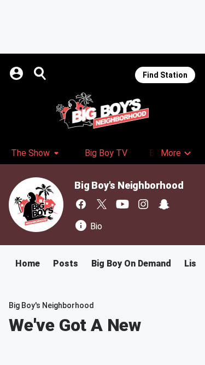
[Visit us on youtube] (122, 204)
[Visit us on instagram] (143, 204)
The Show (30, 153)
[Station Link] (102, 110)
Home (27, 263)
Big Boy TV (106, 153)
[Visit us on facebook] (80, 204)
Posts (65, 263)
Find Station (165, 75)
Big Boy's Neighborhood (129, 185)
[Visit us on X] (101, 204)
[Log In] (17, 73)
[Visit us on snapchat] (164, 204)
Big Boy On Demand (131, 263)
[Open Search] (40, 73)
